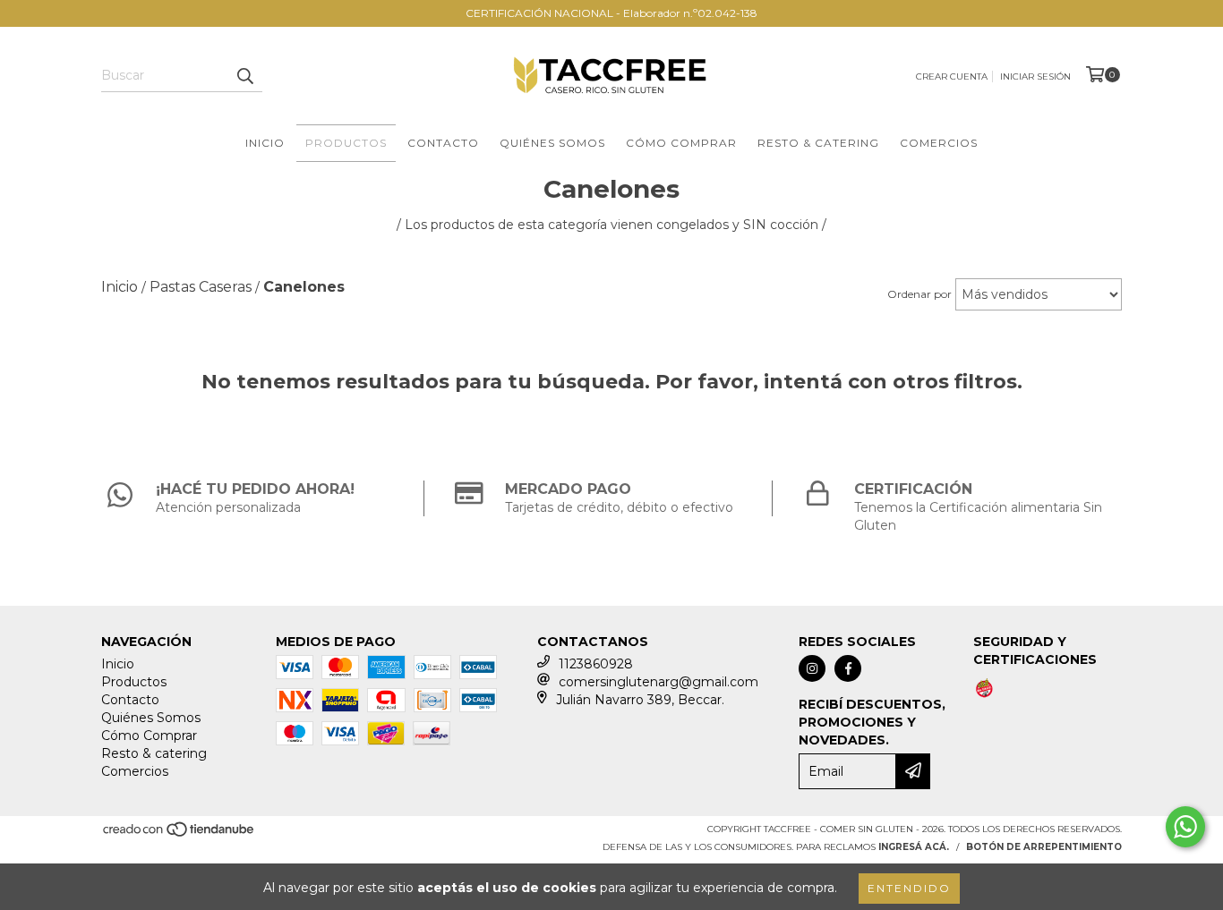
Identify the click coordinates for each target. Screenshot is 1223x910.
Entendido (909, 888)
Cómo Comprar (681, 142)
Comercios (939, 142)
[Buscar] (244, 76)
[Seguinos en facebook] (847, 668)
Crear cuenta (952, 76)
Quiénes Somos (552, 142)
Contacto (443, 142)
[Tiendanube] (179, 835)
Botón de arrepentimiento (1044, 847)
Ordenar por (919, 294)
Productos (346, 142)
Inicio (265, 142)
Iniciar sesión (1035, 76)
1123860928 (596, 664)
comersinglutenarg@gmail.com (658, 682)
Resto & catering (818, 142)
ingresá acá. (913, 847)
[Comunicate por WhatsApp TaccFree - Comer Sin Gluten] (1185, 826)
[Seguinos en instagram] (812, 668)
